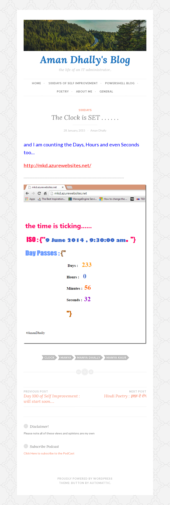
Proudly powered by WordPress (85, 478)
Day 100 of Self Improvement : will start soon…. (52, 397)
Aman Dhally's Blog (85, 59)
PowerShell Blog (120, 83)
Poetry (63, 91)
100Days (85, 110)
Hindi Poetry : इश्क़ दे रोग (125, 394)
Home (36, 83)
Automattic (100, 483)
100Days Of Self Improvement (73, 83)
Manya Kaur (116, 357)
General (106, 91)
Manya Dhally (88, 357)
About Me (84, 91)
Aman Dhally (98, 130)
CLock (49, 357)
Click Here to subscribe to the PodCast (49, 453)
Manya (66, 357)
